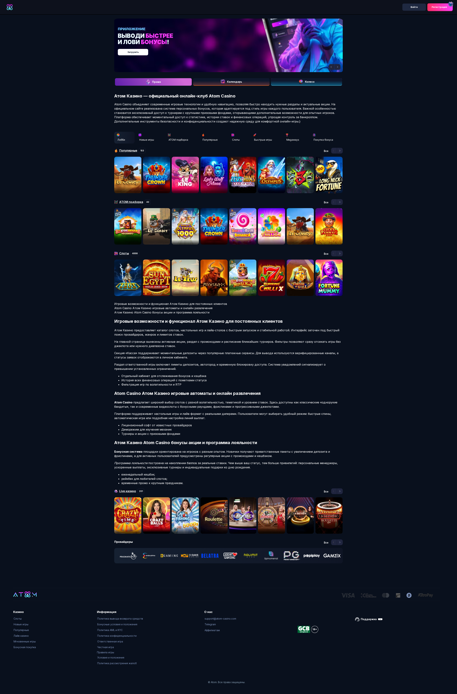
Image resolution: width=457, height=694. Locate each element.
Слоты (236, 139)
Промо (156, 81)
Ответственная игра (110, 641)
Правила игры (105, 652)
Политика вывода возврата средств (120, 618)
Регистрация (439, 7)
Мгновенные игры (25, 641)
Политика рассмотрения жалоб (117, 663)
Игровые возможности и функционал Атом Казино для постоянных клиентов (170, 304)
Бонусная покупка (25, 647)
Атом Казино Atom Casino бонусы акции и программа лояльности (161, 312)
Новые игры (146, 139)
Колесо (310, 81)
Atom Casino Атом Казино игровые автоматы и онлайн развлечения (163, 308)
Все (326, 151)
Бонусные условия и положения (117, 624)
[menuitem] (25, 619)
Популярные (210, 139)
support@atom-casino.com (220, 618)
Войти (414, 7)
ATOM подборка (178, 139)
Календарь (234, 81)
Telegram (210, 624)
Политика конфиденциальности (117, 635)
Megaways (292, 139)
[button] (332, 67)
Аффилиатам (212, 630)
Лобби (121, 139)
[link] (128, 555)
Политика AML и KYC (110, 630)
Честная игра (105, 647)
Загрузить (232, 50)
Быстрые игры (263, 139)
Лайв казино (21, 635)
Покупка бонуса (323, 139)
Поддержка (369, 619)
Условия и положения (110, 657)
